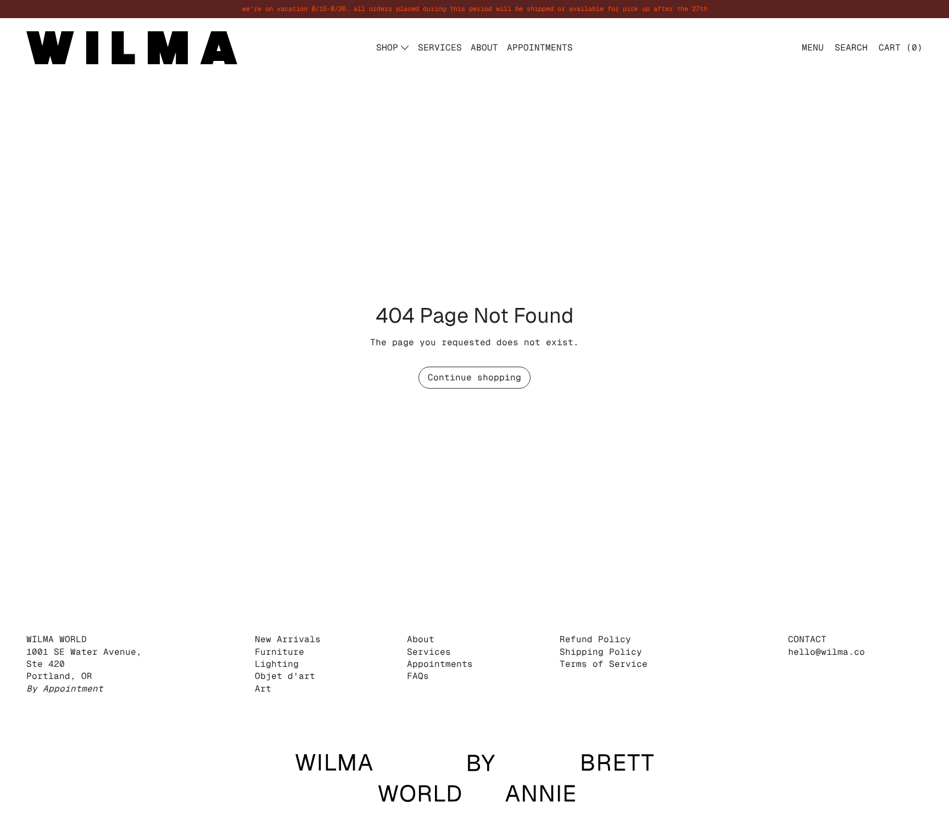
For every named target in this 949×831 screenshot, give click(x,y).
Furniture (279, 652)
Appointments (440, 664)
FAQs (418, 676)
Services (429, 652)
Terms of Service (603, 664)
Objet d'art (285, 676)
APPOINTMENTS (540, 47)
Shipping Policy (601, 652)
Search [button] (851, 47)
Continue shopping (474, 377)
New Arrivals (288, 639)
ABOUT (484, 47)
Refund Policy (595, 639)
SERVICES (440, 47)
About (420, 639)
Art (263, 688)
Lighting (277, 664)
